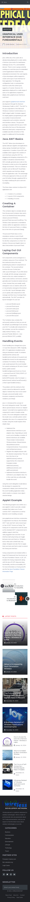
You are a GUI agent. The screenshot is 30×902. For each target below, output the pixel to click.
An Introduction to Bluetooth (11, 598)
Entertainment (9, 841)
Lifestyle (7, 845)
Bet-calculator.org (7, 862)
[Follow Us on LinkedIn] (14, 874)
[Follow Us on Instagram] (11, 874)
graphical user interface (18, 101)
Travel (7, 851)
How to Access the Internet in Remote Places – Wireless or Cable (20, 739)
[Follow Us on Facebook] (3, 874)
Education (7, 29)
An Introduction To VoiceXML (18, 586)
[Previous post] (2, 585)
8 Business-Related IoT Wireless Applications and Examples (14, 724)
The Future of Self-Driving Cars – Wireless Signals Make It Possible (14, 695)
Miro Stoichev (10, 44)
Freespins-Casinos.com (9, 859)
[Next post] (27, 598)
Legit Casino (6, 865)
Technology (8, 848)
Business (7, 832)
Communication (9, 835)
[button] (27, 2)
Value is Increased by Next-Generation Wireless (13, 666)
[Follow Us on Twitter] (7, 874)
